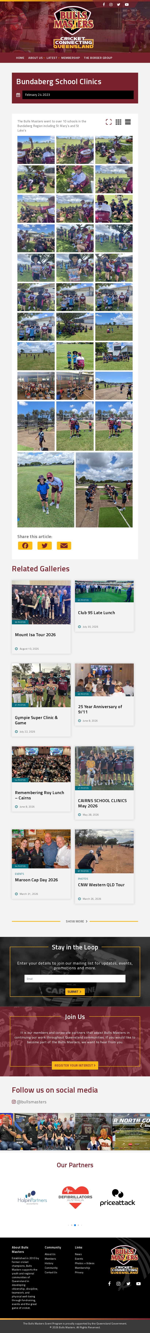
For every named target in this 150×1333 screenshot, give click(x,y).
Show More (75, 921)
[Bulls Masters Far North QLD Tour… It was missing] (19, 1131)
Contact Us (51, 1272)
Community (51, 1268)
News (78, 1254)
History (49, 1263)
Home (20, 58)
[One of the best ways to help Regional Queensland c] (56, 1131)
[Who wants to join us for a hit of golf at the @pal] (131, 1131)
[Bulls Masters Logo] (124, 1259)
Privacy (79, 1272)
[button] (71, 1225)
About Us (35, 58)
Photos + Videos (85, 1263)
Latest (52, 58)
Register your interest (74, 1065)
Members (50, 1259)
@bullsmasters (31, 1101)
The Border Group (98, 58)
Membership (70, 58)
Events (79, 1259)
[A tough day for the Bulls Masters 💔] (93, 1131)
